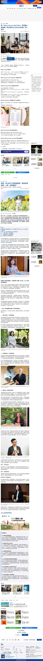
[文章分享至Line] (1, 56)
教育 (22, 8)
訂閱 (35, 5)
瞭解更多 (39, 2)
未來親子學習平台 (29, 647)
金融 (14, 8)
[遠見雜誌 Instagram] (13, 640)
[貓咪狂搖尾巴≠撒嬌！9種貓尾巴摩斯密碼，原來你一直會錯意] (3, 622)
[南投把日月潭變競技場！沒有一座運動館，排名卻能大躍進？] (18, 617)
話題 (10, 8)
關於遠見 (2, 649)
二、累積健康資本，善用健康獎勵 (7, 234)
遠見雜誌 (27, 646)
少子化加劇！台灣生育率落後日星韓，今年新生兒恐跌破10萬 (25, 622)
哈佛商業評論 (32, 646)
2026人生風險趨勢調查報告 (6, 512)
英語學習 (2, 174)
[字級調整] (10, 56)
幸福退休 (11, 600)
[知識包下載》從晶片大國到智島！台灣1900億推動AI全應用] (3, 656)
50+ (33, 647)
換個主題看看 (37, 168)
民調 (24, 8)
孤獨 (17, 600)
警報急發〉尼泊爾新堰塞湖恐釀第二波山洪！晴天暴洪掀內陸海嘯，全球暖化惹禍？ (11, 617)
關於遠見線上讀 (7, 649)
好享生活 (17, 652)
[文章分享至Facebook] (4, 56)
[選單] (1, 5)
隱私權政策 (32, 654)
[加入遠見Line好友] (7, 640)
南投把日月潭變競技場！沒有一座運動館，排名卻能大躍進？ (25, 617)
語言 (6, 174)
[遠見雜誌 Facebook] (10, 640)
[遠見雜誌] (21, 6)
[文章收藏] (7, 56)
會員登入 (18, 634)
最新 (7, 8)
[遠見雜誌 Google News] (18, 640)
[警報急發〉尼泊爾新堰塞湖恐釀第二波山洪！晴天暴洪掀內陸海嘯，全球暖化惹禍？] (3, 617)
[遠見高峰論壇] (4, 2)
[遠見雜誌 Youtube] (16, 640)
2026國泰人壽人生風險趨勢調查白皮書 (17, 220)
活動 (35, 8)
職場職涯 (7, 23)
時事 (6, 181)
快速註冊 (25, 634)
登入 (8, 59)
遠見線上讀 (29, 8)
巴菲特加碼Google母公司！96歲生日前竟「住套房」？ (25, 612)
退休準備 (6, 600)
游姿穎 (2, 188)
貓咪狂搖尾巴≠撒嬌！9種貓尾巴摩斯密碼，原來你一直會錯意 (11, 622)
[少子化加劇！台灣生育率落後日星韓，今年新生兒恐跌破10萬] (18, 622)
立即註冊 (39, 639)
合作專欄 (21, 652)
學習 (8, 174)
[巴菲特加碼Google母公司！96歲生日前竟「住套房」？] (18, 612)
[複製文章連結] (6, 56)
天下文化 (37, 646)
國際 (12, 8)
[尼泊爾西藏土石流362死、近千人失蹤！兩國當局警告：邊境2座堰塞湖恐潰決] (3, 612)
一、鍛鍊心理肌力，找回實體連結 (7, 233)
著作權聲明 (27, 654)
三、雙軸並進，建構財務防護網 (7, 235)
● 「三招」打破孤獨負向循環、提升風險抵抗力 (10, 231)
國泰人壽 (2, 600)
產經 (20, 8)
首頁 (1, 23)
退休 (14, 600)
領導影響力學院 (38, 647)
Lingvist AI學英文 (3, 31)
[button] (28, 160)
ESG (26, 8)
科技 (18, 8)
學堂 (33, 8)
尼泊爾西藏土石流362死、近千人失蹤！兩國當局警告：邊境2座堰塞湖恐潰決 (11, 612)
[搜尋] (41, 5)
